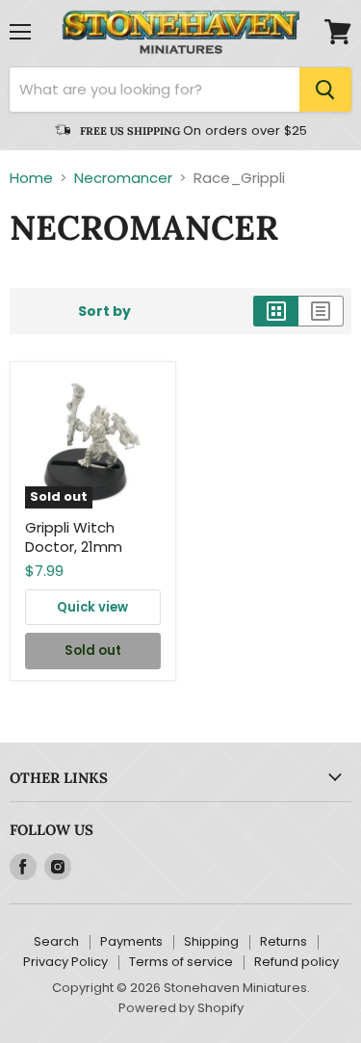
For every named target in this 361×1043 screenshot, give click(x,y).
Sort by (104, 311)
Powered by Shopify (181, 1008)
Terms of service (181, 961)
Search (56, 941)
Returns (283, 941)
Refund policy (296, 961)
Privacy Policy (65, 961)
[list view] (321, 311)
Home (31, 177)
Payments (131, 941)
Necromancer (123, 177)
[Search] (325, 89)
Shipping (211, 941)
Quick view (92, 607)
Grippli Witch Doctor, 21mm (73, 537)
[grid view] (275, 311)
